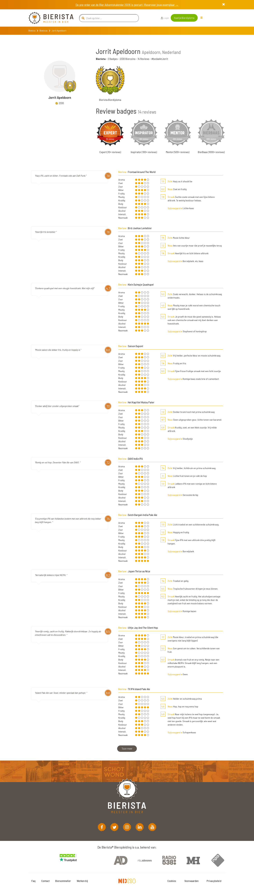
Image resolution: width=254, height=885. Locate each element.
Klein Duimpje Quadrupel (141, 284)
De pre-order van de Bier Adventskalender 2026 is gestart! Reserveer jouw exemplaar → (127, 5)
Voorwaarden (191, 880)
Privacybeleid (214, 880)
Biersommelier (63, 880)
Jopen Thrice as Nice (139, 571)
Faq (33, 880)
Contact (45, 880)
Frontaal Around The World (142, 171)
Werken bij (82, 880)
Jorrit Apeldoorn (59, 97)
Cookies (171, 880)
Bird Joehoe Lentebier (140, 228)
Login (166, 17)
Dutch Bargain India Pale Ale (142, 514)
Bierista (32, 30)
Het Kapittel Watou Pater (141, 402)
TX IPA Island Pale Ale (139, 689)
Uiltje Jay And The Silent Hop (143, 627)
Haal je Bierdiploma (184, 17)
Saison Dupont (135, 346)
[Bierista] (48, 18)
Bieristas (44, 30)
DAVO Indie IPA (135, 458)
